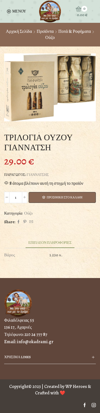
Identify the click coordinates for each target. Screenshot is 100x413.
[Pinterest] (25, 222)
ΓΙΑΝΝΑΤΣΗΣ (38, 174)
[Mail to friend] (30, 222)
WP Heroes (76, 387)
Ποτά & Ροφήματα (74, 31)
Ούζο (50, 38)
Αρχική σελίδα (19, 31)
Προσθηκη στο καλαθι (64, 197)
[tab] (50, 242)
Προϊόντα (45, 31)
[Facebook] (18, 222)
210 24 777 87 (35, 334)
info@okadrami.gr (35, 342)
